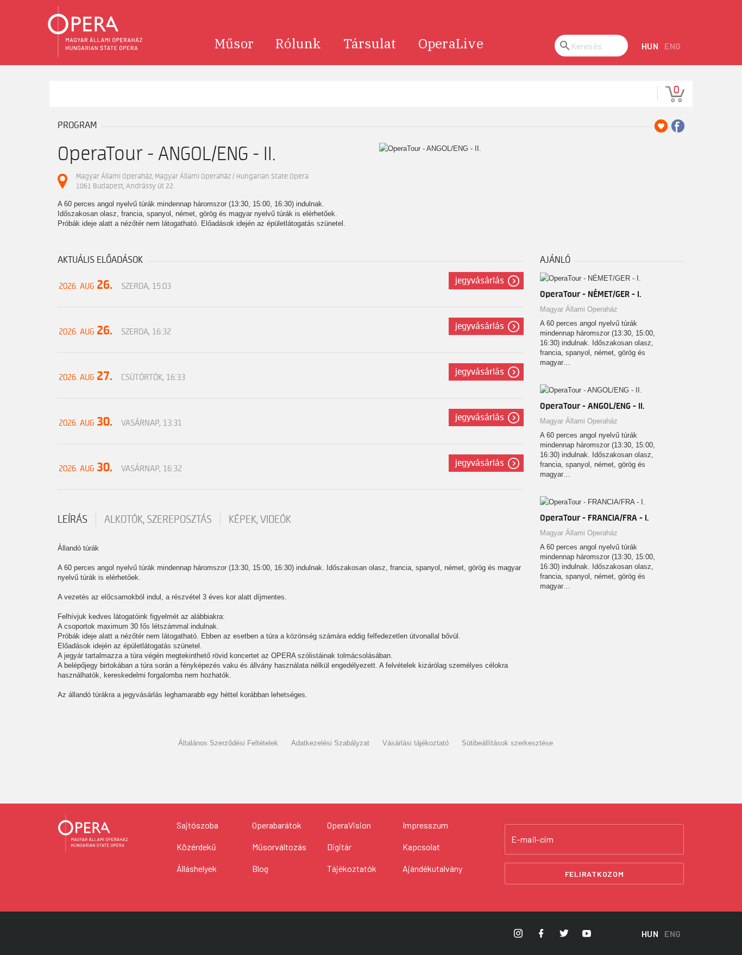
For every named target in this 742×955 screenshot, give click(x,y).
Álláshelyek (197, 868)
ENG (672, 46)
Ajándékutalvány (432, 868)
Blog (260, 868)
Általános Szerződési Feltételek (228, 743)
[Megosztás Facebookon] (677, 125)
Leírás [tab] (72, 520)
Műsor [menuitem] (234, 43)
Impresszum (425, 825)
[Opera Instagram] (518, 933)
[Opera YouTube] (586, 933)
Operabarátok (276, 825)
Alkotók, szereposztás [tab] (158, 520)
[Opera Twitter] (564, 933)
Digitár (339, 847)
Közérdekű (196, 847)
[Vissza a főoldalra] (95, 32)
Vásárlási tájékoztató (415, 743)
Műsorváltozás (279, 847)
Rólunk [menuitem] (298, 43)
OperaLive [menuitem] (450, 43)
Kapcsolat (421, 847)
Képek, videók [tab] (260, 520)
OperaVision (349, 825)
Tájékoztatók (351, 868)
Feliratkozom (594, 873)
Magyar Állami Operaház (579, 309)
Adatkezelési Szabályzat (330, 743)
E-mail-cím (532, 839)
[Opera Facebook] (541, 933)
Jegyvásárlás (479, 281)
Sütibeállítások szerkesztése (507, 743)
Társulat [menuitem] (370, 43)
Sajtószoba (197, 825)
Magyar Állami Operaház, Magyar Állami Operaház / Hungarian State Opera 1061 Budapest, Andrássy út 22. (192, 181)
